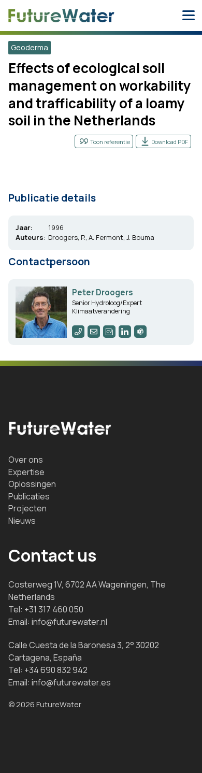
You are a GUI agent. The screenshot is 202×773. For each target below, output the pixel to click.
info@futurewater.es (71, 682)
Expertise (26, 472)
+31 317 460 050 (53, 609)
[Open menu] (188, 15)
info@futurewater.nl (69, 621)
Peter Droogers (102, 292)
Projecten (27, 508)
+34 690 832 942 (56, 670)
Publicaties (29, 496)
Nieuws (22, 520)
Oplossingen (32, 484)
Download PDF (169, 142)
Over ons (25, 459)
